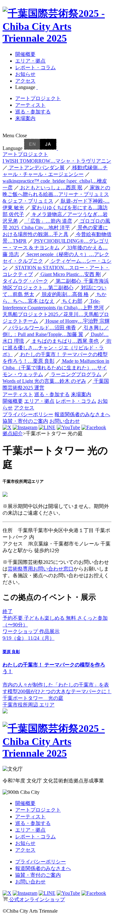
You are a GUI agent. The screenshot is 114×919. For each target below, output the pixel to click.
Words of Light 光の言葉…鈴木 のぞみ (44, 381)
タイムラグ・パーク (25, 281)
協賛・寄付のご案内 (25, 421)
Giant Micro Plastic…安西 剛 (70, 274)
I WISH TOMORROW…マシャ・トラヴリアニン (57, 161)
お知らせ (25, 74)
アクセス (25, 81)
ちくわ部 (71, 301)
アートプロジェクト (38, 98)
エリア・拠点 (30, 61)
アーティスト (30, 105)
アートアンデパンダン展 (36, 167)
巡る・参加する (33, 111)
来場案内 (25, 118)
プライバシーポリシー (28, 414)
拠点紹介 (13, 433)
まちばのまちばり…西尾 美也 (64, 341)
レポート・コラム (35, 67)
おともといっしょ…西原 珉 (50, 187)
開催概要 (25, 54)
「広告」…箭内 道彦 (48, 221)
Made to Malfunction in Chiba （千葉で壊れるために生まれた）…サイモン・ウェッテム (56, 367)
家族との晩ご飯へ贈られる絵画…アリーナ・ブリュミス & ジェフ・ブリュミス (56, 194)
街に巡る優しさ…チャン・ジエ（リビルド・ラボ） (57, 347)
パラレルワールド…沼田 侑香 (42, 327)
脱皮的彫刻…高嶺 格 (65, 294)
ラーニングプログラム (75, 374)
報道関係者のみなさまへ (82, 414)
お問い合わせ (64, 421)
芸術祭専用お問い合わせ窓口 (40, 568)
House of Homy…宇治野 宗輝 (77, 321)
